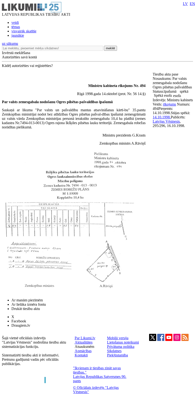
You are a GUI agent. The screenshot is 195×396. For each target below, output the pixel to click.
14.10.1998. (162, 117)
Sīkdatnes (114, 351)
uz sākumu (10, 43)
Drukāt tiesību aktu (25, 309)
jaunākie (17, 35)
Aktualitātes (84, 342)
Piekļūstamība (117, 355)
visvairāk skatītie (23, 31)
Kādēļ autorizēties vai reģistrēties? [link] (27, 66)
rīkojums (169, 104)
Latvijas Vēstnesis (166, 121)
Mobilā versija (117, 338)
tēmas (15, 27)
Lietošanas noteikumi (123, 342)
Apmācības (83, 351)
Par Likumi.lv (85, 338)
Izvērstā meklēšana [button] (16, 53)
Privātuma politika (120, 347)
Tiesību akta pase (166, 74)
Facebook (18, 321)
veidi (15, 22)
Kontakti (81, 355)
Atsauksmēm (84, 347)
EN (192, 4)
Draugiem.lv (20, 325)
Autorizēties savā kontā (19, 57)
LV (185, 4)
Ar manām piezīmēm (27, 300)
